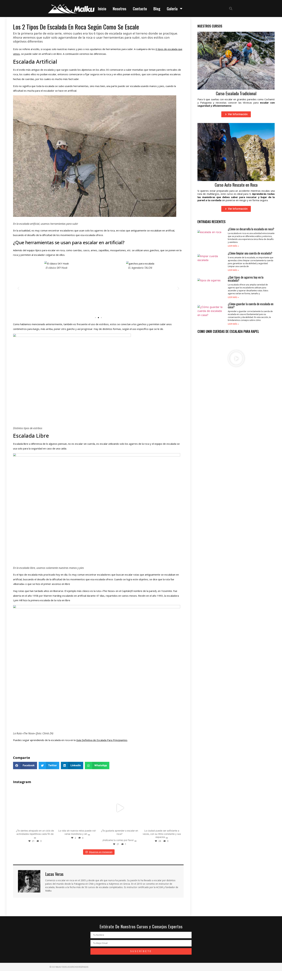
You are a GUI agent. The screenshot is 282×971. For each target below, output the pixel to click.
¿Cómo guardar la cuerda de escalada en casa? (250, 305)
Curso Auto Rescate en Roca (236, 185)
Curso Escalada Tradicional (236, 93)
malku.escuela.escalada (35, 790)
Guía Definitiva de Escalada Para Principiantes (101, 740)
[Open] (35, 808)
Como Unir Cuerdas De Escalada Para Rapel (228, 331)
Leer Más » (233, 245)
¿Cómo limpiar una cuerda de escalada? (250, 253)
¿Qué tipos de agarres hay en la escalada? (245, 278)
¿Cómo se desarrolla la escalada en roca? (251, 229)
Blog (156, 8)
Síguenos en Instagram (100, 852)
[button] (230, 8)
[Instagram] (51, 824)
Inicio (102, 8)
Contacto (140, 8)
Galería (172, 8)
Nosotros (119, 8)
